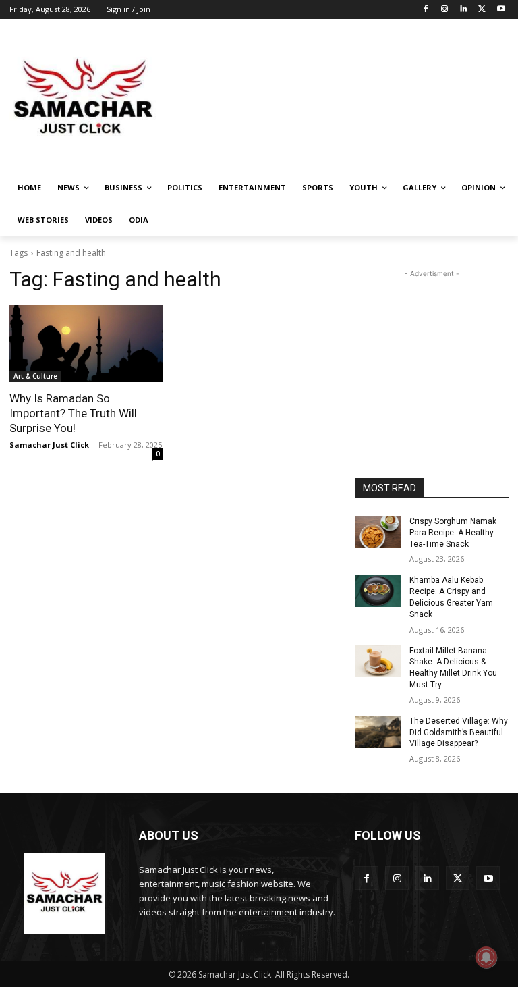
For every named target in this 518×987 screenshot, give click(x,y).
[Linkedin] (463, 10)
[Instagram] (445, 10)
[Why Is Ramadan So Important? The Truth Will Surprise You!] (86, 343)
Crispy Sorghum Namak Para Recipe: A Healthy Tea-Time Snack (452, 532)
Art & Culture (35, 376)
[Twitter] (482, 10)
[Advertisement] (351, 98)
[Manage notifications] (486, 957)
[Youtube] (501, 10)
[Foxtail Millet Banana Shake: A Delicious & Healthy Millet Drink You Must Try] (378, 661)
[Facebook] (426, 10)
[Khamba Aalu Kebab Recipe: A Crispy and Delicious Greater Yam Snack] (378, 591)
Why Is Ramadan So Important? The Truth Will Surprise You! (73, 413)
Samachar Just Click (49, 444)
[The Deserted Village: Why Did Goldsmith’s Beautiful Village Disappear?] (378, 732)
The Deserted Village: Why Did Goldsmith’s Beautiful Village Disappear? (458, 732)
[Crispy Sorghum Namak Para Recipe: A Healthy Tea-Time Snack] (378, 532)
